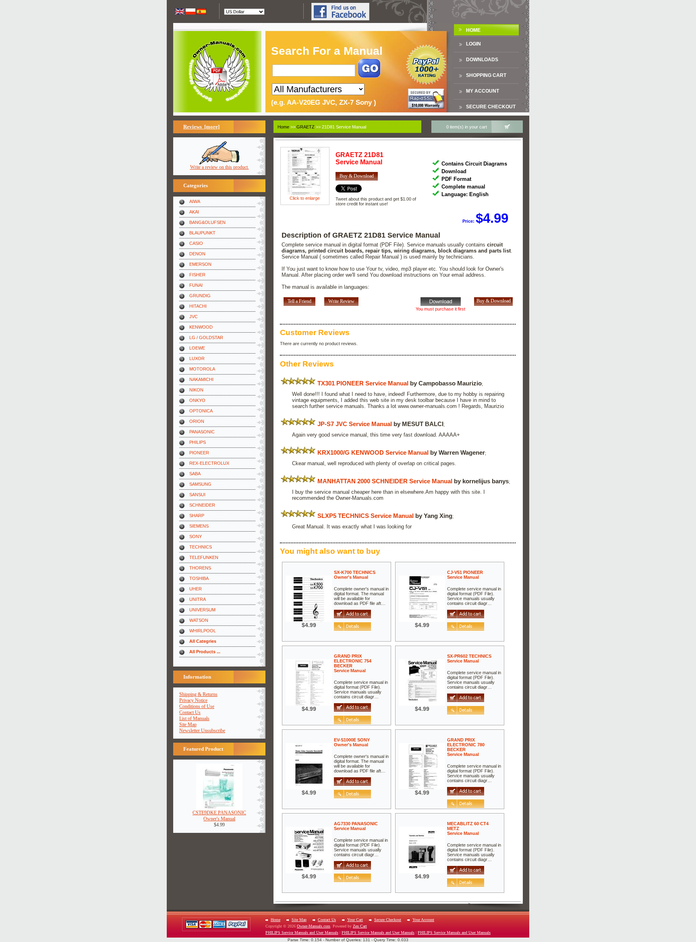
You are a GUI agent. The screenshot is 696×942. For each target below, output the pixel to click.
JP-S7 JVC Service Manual (354, 423)
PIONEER (199, 452)
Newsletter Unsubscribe (202, 730)
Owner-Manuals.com (313, 926)
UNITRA (197, 599)
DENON (197, 253)
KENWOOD (201, 327)
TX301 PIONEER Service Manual (362, 383)
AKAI (194, 211)
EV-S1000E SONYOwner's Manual (352, 742)
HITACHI (198, 306)
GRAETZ (305, 126)
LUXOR (197, 358)
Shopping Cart (486, 75)
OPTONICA (201, 410)
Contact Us (190, 712)
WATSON (198, 620)
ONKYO (197, 400)
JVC (193, 316)
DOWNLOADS (482, 59)
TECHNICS (200, 546)
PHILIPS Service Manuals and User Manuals (301, 932)
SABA (195, 473)
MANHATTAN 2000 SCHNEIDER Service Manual (384, 481)
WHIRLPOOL (202, 630)
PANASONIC (202, 431)
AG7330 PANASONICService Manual (356, 826)
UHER (195, 588)
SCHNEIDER (202, 505)
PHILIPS (197, 442)
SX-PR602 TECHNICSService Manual (469, 658)
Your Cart (355, 919)
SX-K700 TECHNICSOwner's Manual (354, 575)
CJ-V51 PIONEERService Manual (465, 575)
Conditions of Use (196, 706)
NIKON (196, 389)
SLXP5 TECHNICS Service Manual (365, 515)
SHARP (196, 515)
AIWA (194, 201)
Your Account (423, 919)
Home (473, 30)
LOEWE (197, 348)
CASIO (196, 243)
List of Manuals (194, 718)
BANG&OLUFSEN (207, 222)
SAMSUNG (200, 484)
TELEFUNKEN (203, 557)
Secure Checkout (491, 107)
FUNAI (196, 285)
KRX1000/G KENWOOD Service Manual (373, 452)
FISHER (197, 274)
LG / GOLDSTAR (206, 337)
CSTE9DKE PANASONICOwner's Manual (219, 816)
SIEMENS (199, 526)
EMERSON (200, 264)
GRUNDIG (200, 295)
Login (473, 44)
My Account (482, 91)
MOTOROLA (202, 368)
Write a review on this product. (219, 167)
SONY (195, 536)
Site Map (188, 724)
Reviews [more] (201, 127)
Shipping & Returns (198, 694)
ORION (196, 421)
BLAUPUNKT (202, 232)
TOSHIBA (199, 578)
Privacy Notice (193, 700)
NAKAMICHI (201, 379)
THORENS (200, 567)
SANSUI (197, 494)
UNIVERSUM (202, 609)
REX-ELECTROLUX (209, 463)
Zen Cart (360, 926)
